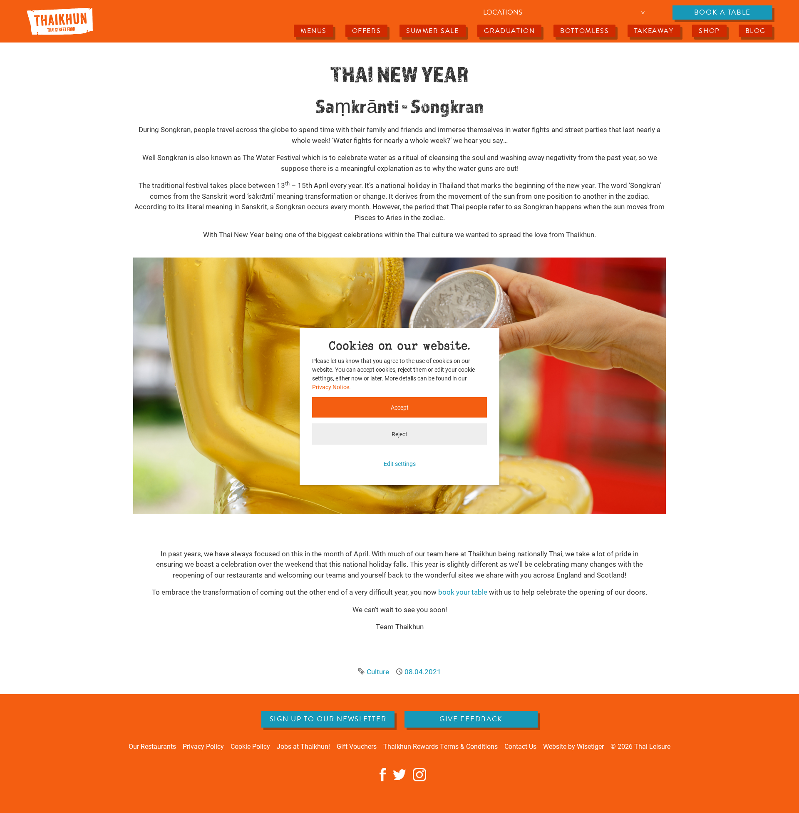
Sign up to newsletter (328, 719)
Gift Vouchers (357, 746)
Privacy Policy (203, 746)
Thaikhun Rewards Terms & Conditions (440, 746)
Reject (399, 434)
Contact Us (520, 746)
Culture (378, 671)
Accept (400, 407)
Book (722, 12)
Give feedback (471, 719)
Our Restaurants (152, 746)
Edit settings (400, 464)
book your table (462, 592)
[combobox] (565, 12)
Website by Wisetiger (573, 746)
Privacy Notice (330, 387)
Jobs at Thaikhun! (303, 746)
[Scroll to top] (780, 794)
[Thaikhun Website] (60, 21)
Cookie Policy (250, 746)
